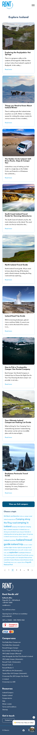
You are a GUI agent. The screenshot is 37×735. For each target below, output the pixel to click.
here (13, 610)
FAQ (3, 701)
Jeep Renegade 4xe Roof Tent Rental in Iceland (17, 656)
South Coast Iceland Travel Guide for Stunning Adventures (18, 215)
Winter (23, 562)
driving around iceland (10, 532)
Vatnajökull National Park (25, 557)
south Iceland (10, 555)
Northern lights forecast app (20, 547)
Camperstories (7, 698)
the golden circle (13, 557)
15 (28, 570)
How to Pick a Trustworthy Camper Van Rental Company (17, 368)
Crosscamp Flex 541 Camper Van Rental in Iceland (15, 678)
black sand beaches (13, 516)
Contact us (8, 720)
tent (8, 557)
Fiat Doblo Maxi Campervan (11, 642)
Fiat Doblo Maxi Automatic (11, 645)
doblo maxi (27, 529)
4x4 (5, 516)
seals (8, 552)
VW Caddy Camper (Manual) (11, 653)
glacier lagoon (22, 534)
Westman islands (19, 560)
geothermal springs (13, 534)
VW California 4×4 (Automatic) (12, 670)
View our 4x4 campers (18, 504)
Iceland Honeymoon (13, 536)
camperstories (11, 519)
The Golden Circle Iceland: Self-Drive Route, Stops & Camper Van (18, 161)
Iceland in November (23, 536)
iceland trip (17, 544)
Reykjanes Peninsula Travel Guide (16, 474)
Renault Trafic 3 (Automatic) (11, 662)
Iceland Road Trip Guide (15, 316)
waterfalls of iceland (9, 560)
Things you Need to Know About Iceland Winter (18, 107)
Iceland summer (10, 540)
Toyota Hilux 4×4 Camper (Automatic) (14, 673)
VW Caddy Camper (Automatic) (12, 659)
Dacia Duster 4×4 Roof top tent (12, 651)
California (22, 516)
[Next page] (32, 570)
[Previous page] (5, 570)
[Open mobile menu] (33, 5)
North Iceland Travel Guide (16, 265)
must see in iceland (27, 544)
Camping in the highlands (18, 526)
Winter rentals (7, 704)
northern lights (8, 547)
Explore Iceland (7, 695)
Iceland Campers (7, 692)
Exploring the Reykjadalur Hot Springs (18, 53)
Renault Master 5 (7, 668)
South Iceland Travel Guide (21, 555)
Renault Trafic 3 (7, 665)
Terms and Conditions (9, 707)
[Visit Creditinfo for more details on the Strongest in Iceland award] (10, 625)
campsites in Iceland (18, 529)
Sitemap (5, 709)
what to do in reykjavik (16, 562)
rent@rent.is (6, 605)
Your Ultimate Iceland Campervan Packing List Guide (18, 421)
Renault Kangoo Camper (10, 648)
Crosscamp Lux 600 (8, 682)
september (13, 552)
